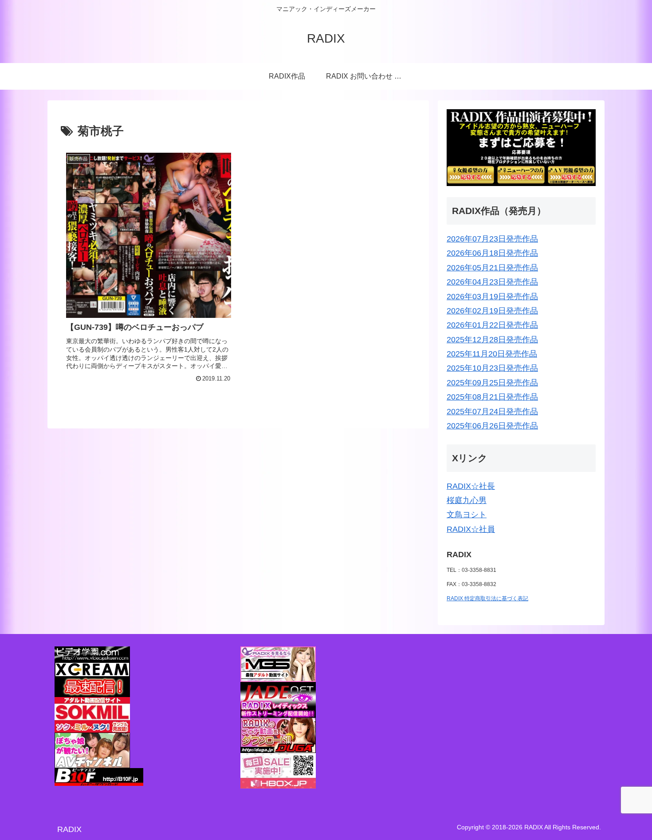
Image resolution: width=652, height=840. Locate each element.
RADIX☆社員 (471, 529)
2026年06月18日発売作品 (492, 253)
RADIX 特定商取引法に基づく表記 (487, 598)
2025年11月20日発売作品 (492, 353)
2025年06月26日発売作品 (492, 425)
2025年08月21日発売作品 (492, 396)
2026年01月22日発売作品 (492, 325)
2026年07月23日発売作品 (492, 238)
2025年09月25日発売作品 (492, 382)
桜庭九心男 (467, 500)
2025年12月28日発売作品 (492, 339)
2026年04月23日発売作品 (492, 281)
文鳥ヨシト (467, 514)
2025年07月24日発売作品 (492, 411)
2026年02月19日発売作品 (492, 310)
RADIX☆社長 (471, 486)
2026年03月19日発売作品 (492, 296)
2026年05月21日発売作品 (492, 267)
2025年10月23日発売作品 (492, 368)
